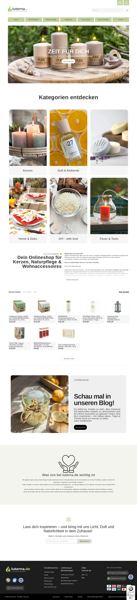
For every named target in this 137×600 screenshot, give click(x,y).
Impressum (56, 596)
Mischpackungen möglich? (69, 580)
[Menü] (134, 586)
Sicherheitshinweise (67, 583)
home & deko (86, 19)
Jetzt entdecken (68, 61)
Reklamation (48, 581)
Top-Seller (27, 292)
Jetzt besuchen (80, 427)
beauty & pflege (51, 19)
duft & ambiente (34, 19)
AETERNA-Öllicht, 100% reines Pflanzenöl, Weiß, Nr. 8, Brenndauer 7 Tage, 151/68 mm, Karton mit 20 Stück (93, 320)
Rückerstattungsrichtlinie (95, 596)
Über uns (85, 574)
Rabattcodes (65, 577)
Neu (35, 292)
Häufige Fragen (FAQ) (49, 573)
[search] (108, 10)
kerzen (16, 19)
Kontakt (80, 596)
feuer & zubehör (103, 19)
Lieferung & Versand (67, 574)
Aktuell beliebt (14, 292)
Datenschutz (69, 596)
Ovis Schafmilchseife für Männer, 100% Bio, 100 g (67, 345)
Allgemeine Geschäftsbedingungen (119, 596)
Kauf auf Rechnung (50, 587)
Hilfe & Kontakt (49, 578)
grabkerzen (68, 19)
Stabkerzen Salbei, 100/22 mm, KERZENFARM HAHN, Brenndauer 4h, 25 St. (19, 318)
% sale (121, 19)
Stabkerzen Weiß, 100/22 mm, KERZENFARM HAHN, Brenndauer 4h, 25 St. (43, 318)
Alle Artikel (124, 292)
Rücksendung (48, 584)
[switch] (131, 598)
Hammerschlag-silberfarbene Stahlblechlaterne (113, 318)
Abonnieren (85, 541)
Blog (83, 577)
